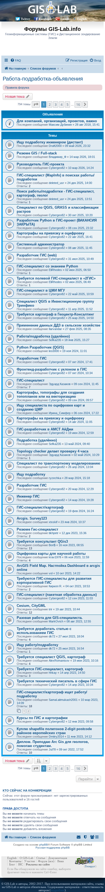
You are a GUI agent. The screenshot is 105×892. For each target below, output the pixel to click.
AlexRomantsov (59, 660)
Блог (12, 864)
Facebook (45, 18)
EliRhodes (55, 269)
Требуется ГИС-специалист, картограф (50, 669)
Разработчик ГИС (32, 358)
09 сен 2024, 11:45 (86, 384)
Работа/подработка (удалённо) (43, 336)
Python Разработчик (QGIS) (40, 347)
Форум (42, 861)
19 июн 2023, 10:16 (85, 660)
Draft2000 (55, 145)
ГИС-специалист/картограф (40, 507)
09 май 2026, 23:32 (77, 145)
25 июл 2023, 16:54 (71, 648)
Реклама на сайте (38, 864)
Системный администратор (40, 244)
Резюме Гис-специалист (37, 529)
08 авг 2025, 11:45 (80, 247)
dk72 (52, 636)
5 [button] (67, 104)
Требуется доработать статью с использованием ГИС (44, 631)
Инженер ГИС (28, 496)
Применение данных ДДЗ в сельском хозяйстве (58, 325)
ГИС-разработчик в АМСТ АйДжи (45, 429)
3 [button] (56, 104)
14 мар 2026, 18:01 (82, 156)
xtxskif (53, 522)
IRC (20, 864)
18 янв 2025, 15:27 (76, 340)
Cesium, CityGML (31, 606)
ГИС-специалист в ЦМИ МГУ (41, 290)
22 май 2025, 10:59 (81, 294)
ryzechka (55, 478)
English (82, 18)
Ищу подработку (31, 474)
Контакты (15, 861)
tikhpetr (53, 533)
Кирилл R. (55, 586)
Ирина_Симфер (60, 413)
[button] (36, 104)
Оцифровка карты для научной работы (51, 554)
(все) (51, 861)
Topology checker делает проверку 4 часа (52, 451)
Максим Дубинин (60, 124)
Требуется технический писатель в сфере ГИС (57, 681)
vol (50, 573)
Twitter (25, 18)
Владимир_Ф (57, 156)
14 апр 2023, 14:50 (72, 672)
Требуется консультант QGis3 (42, 541)
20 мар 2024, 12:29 (81, 489)
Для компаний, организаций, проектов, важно (57, 121)
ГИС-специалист (30, 380)
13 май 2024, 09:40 (77, 443)
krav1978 (55, 557)
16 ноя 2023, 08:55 (71, 545)
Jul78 (52, 749)
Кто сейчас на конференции (27, 790)
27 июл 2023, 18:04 (71, 636)
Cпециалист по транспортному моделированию (58, 463)
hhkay (53, 672)
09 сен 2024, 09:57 (80, 400)
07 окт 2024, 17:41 (80, 362)
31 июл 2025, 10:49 (81, 258)
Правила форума (17, 87)
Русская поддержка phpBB (53, 847)
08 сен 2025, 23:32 (80, 228)
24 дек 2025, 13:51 (79, 199)
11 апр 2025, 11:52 (80, 309)
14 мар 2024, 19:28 (81, 500)
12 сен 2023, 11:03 (80, 598)
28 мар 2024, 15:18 (77, 478)
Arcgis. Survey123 (32, 518)
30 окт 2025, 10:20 (80, 215)
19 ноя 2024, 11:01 (74, 351)
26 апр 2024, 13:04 (80, 467)
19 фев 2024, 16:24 (81, 511)
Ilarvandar (55, 329)
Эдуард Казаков (60, 384)
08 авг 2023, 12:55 (78, 621)
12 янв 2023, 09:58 (80, 721)
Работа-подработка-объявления (43, 79)
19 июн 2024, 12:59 (81, 432)
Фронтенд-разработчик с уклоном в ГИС (52, 369)
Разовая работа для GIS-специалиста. (50, 618)
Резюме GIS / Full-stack (37, 153)
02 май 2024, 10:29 (86, 454)
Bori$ (52, 545)
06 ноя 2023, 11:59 (76, 557)
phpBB (43, 844)
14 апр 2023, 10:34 (80, 684)
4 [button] (61, 104)
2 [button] (50, 104)
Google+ (66, 18)
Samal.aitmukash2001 (63, 699)
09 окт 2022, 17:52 (71, 749)
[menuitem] (15, 60)
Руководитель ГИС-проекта (40, 164)
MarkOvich (56, 621)
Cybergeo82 (57, 167)
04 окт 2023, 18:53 (77, 586)
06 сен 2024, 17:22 (86, 413)
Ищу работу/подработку (37, 645)
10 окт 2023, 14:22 (68, 573)
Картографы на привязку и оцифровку (50, 233)
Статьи (40, 858)
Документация (57, 858)
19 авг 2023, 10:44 (67, 609)
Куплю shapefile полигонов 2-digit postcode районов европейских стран (54, 731)
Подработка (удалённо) (37, 440)
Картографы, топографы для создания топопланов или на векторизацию (50, 394)
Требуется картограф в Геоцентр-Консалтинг (55, 314)
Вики (60, 861)
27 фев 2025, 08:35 (78, 329)
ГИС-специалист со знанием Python (47, 266)
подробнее (58, 890)
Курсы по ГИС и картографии (42, 718)
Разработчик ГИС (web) (37, 255)
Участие (29, 861)
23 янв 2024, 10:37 (73, 522)
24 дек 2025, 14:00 (79, 182)
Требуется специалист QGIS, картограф (51, 657)
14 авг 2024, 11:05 (80, 421)
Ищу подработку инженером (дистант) (50, 142)
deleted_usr (56, 182)
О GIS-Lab (26, 858)
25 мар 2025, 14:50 (81, 318)
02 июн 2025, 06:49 (78, 282)
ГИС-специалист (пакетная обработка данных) (57, 595)
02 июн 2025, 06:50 (78, 269)
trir (50, 609)
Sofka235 (55, 340)
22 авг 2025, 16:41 (80, 236)
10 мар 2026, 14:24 (81, 167)
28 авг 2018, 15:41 (87, 124)
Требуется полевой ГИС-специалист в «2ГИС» (56, 278)
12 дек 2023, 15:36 (74, 533)
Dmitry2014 (56, 736)
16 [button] (78, 104)
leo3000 (54, 351)
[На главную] (52, 7)
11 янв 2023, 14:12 (79, 736)
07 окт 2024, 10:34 (80, 373)
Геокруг (90, 866)
